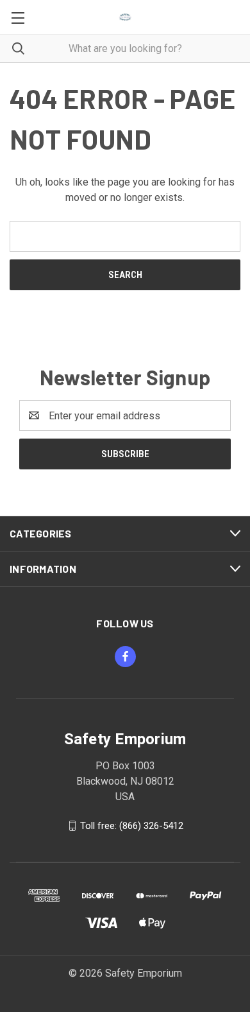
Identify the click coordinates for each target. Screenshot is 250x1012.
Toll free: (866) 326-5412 (131, 826)
